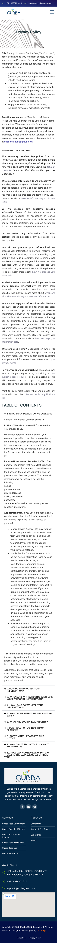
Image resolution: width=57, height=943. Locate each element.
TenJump (41, 930)
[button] (52, 12)
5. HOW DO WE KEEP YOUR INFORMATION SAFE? (30, 714)
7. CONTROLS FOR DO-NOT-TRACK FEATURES (25, 728)
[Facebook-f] (22, 806)
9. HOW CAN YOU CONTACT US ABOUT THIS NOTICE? (28, 745)
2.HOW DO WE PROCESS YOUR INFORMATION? (23, 689)
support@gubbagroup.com (18, 141)
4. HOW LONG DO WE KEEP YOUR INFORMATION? (25, 706)
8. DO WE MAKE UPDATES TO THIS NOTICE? (25, 737)
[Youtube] (34, 806)
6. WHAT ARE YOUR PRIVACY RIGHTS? (27, 721)
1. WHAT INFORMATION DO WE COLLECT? (29, 413)
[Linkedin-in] (28, 806)
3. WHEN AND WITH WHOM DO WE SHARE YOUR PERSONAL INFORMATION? (30, 698)
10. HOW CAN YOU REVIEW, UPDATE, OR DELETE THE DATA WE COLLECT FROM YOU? (27, 754)
